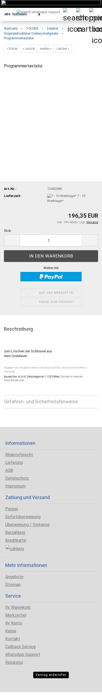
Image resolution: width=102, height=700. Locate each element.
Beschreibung (18, 329)
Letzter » (62, 49)
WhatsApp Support (22, 654)
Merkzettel (15, 615)
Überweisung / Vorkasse (27, 524)
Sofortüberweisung (23, 516)
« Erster (12, 49)
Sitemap (13, 584)
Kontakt (12, 638)
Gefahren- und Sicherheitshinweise (41, 401)
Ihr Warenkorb (18, 607)
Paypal (11, 508)
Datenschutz (17, 478)
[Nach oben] (14, 692)
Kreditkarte (15, 540)
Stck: (8, 231)
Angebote (14, 576)
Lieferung (14, 462)
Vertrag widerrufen (51, 675)
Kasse (10, 630)
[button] (12, 240)
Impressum (15, 486)
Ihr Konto (13, 623)
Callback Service (20, 646)
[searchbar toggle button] (69, 14)
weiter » (46, 49)
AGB (9, 470)
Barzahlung (15, 532)
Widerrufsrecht (19, 454)
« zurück (28, 49)
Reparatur (14, 662)
